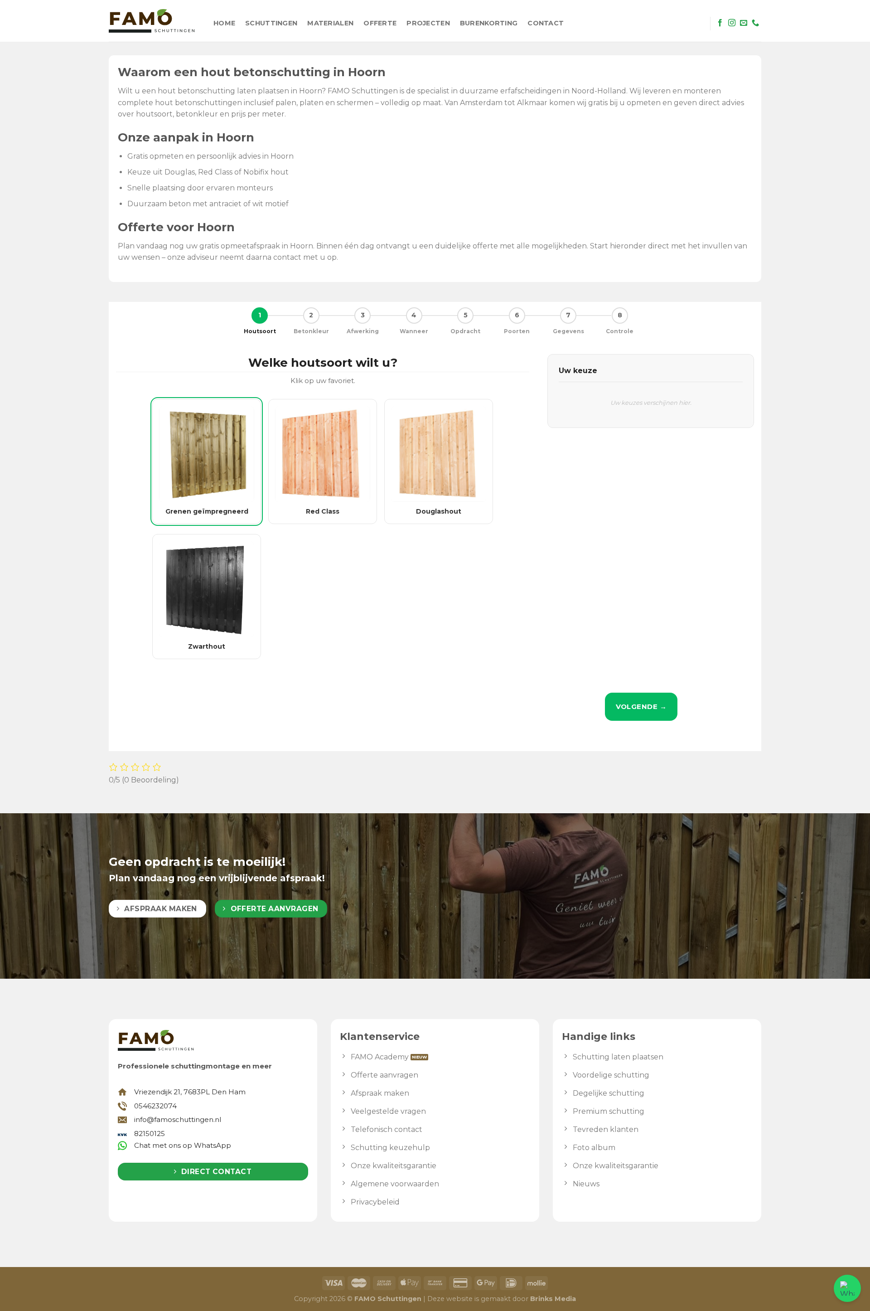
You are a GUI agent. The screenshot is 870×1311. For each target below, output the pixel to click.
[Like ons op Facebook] (720, 23)
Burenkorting (488, 23)
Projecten (428, 23)
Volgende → (641, 706)
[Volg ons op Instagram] (731, 23)
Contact (545, 23)
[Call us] (755, 23)
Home (224, 23)
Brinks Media (553, 1299)
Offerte (379, 23)
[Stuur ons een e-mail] (743, 23)
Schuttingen (271, 23)
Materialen (330, 23)
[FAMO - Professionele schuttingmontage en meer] (151, 21)
